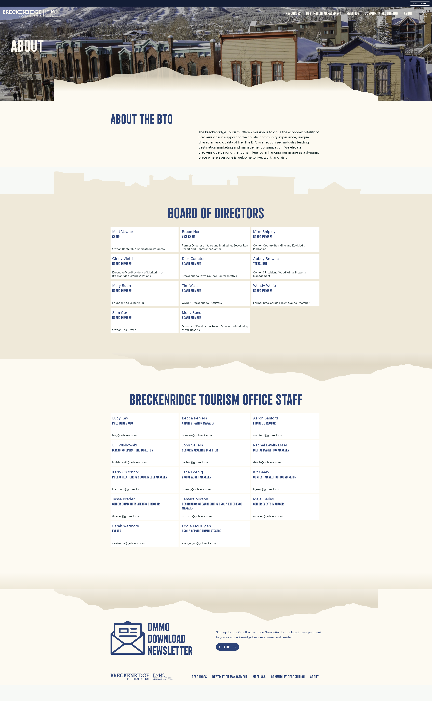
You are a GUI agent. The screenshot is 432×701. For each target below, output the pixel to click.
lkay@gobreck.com (124, 435)
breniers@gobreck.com (197, 435)
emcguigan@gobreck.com (199, 543)
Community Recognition (288, 676)
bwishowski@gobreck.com (129, 462)
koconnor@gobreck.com (128, 489)
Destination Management (229, 676)
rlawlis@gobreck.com (267, 462)
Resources (199, 676)
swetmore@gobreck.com (128, 543)
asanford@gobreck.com (268, 435)
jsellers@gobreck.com (196, 462)
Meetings (259, 676)
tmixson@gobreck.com (197, 516)
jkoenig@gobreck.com (196, 489)
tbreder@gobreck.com (126, 516)
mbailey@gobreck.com (268, 516)
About (314, 676)
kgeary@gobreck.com (267, 489)
